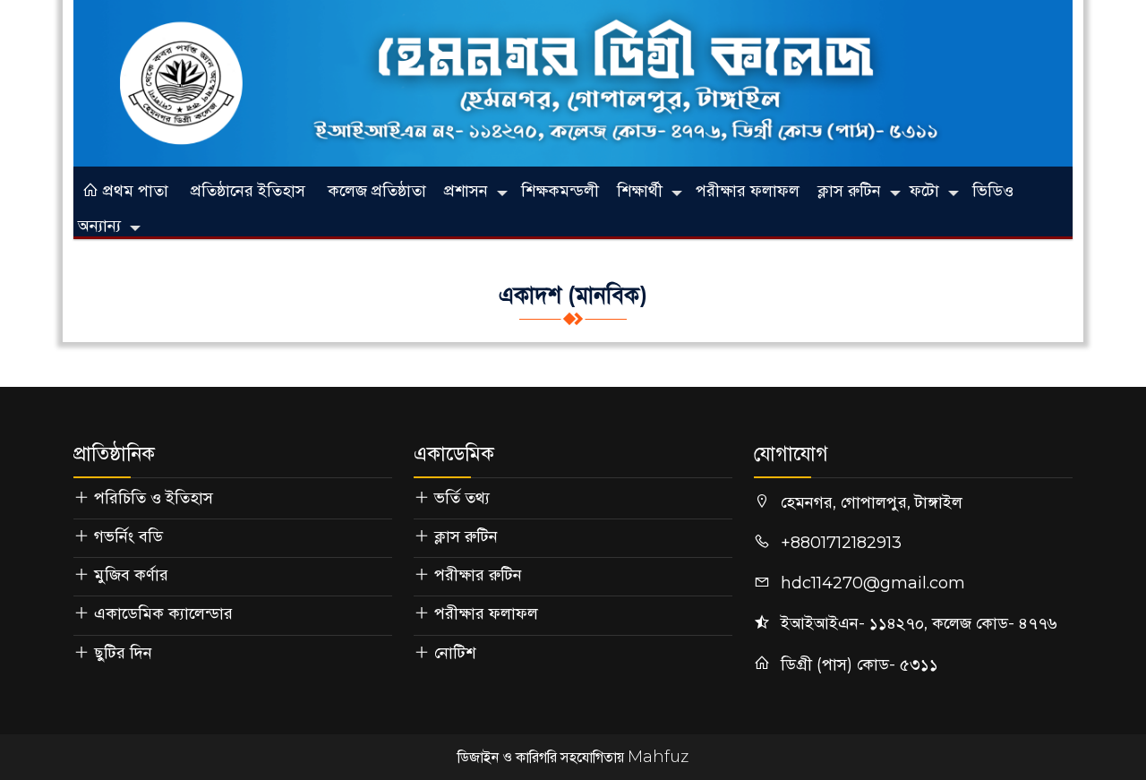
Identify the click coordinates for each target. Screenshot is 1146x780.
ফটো (924, 191)
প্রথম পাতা (133, 191)
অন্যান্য (99, 226)
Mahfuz (658, 757)
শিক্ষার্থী (640, 191)
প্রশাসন (466, 191)
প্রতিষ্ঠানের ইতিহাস (248, 191)
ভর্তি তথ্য (462, 498)
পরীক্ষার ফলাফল (748, 191)
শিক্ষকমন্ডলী (560, 191)
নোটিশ (454, 653)
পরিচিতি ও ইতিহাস (153, 498)
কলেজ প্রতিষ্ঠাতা (377, 191)
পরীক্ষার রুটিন (478, 575)
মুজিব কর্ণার (131, 575)
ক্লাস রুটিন (849, 191)
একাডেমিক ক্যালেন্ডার (163, 613)
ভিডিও (992, 191)
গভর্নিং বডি (128, 536)
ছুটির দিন (123, 653)
